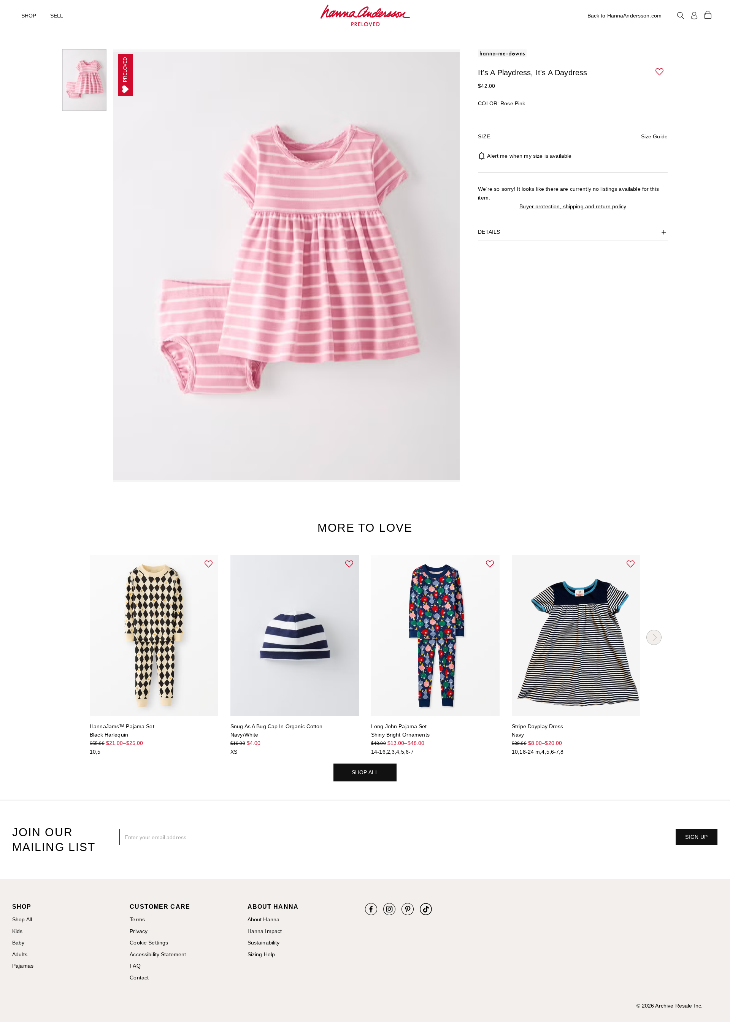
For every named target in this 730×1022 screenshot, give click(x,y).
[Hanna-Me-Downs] (365, 16)
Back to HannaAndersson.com (624, 16)
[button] (660, 72)
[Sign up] (694, 15)
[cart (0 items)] (708, 14)
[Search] (680, 15)
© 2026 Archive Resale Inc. (669, 1006)
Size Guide (654, 136)
